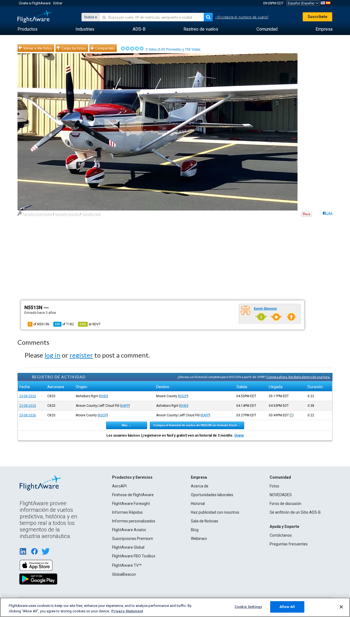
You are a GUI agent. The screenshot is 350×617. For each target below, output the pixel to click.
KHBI (103, 396)
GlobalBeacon (124, 574)
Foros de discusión (285, 503)
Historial (198, 503)
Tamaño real (91, 214)
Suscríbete (317, 16)
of (64, 324)
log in (52, 355)
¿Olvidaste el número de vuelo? (242, 17)
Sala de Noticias (204, 521)
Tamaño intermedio (37, 214)
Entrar (57, 3)
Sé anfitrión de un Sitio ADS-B (295, 512)
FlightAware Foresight (131, 503)
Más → (126, 425)
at (90, 324)
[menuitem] (27, 29)
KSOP (183, 396)
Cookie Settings (248, 607)
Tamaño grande (67, 214)
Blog (195, 530)
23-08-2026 (27, 396)
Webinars (199, 538)
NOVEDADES (281, 495)
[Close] (341, 607)
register (81, 355)
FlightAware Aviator (129, 530)
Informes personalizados (133, 521)
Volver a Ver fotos (37, 48)
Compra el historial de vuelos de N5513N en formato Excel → (197, 425)
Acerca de (199, 486)
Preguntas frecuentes (289, 544)
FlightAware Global (128, 547)
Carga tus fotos (73, 48)
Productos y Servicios (132, 477)
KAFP (125, 406)
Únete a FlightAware (35, 3)
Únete (239, 435)
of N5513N (39, 324)
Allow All (287, 607)
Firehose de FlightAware (133, 495)
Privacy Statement (127, 611)
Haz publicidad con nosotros (215, 512)
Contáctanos (281, 535)
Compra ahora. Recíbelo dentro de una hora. (298, 377)
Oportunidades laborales (212, 495)
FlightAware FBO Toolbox (133, 556)
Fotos (274, 486)
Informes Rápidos (127, 512)
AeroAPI (119, 486)
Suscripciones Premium (132, 538)
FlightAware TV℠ (127, 565)
